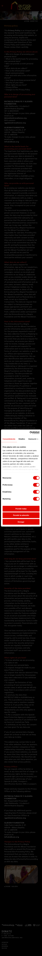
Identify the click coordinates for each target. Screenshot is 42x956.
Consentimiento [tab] (9, 439)
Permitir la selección (21, 515)
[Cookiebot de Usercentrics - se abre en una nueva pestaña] (29, 432)
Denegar (21, 522)
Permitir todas (21, 509)
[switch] (36, 485)
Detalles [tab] (21, 439)
